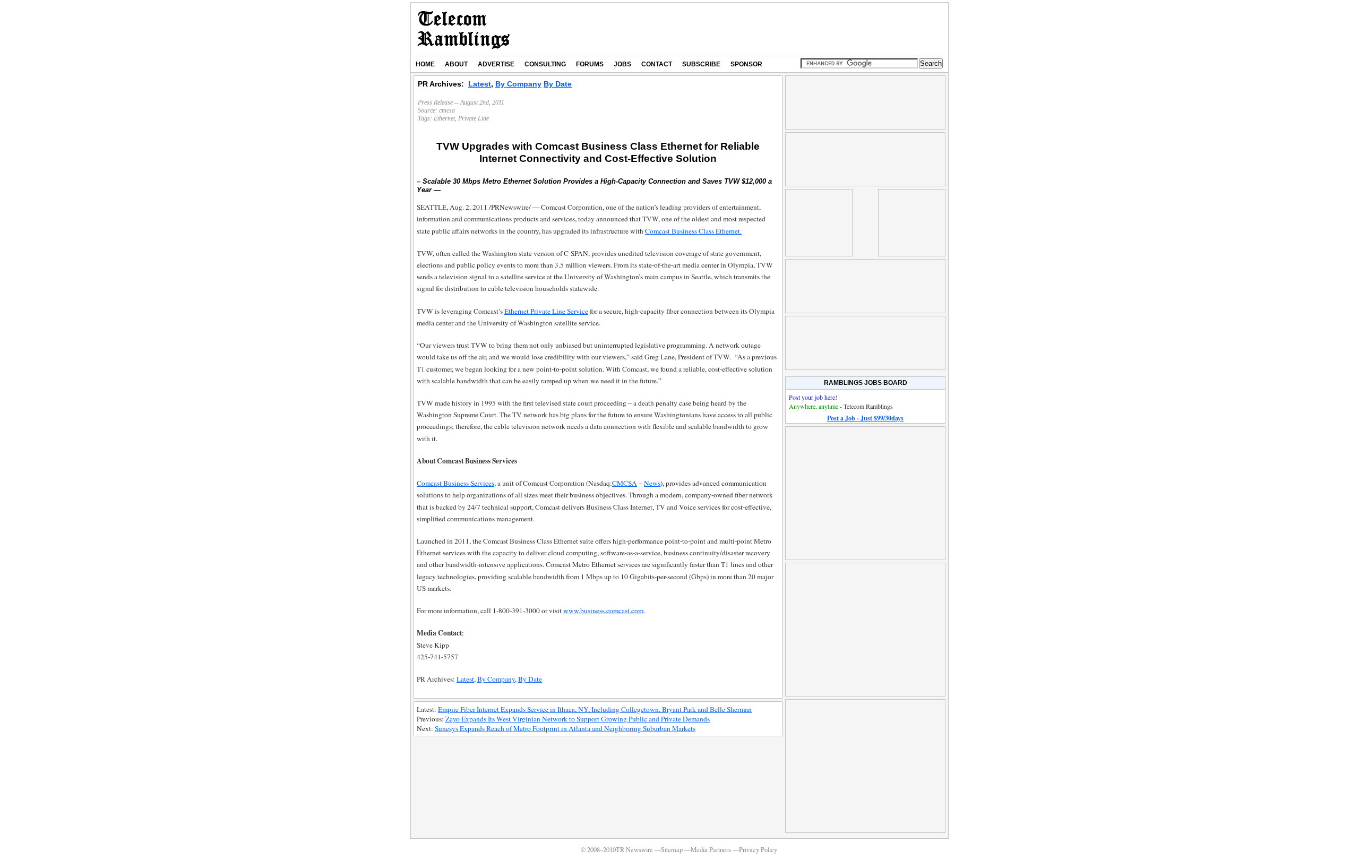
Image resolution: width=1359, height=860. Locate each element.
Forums (590, 64)
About (456, 64)
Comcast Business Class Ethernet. (693, 231)
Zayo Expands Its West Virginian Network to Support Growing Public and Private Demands (577, 719)
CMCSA (624, 483)
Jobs (622, 64)
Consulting (545, 64)
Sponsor (746, 64)
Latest (479, 84)
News (652, 483)
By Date (558, 84)
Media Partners (711, 849)
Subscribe (701, 64)
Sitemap (672, 849)
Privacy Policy (758, 849)
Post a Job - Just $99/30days (865, 418)
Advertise (496, 64)
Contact (656, 64)
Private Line (473, 118)
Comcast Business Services (455, 483)
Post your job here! (813, 397)
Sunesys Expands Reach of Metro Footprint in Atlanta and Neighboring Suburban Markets (565, 728)
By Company (518, 84)
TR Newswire (463, 29)
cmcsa (447, 110)
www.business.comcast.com (603, 610)
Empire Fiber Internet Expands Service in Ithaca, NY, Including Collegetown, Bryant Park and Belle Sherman (595, 709)
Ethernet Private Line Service (546, 311)
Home (425, 64)
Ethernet (444, 118)
